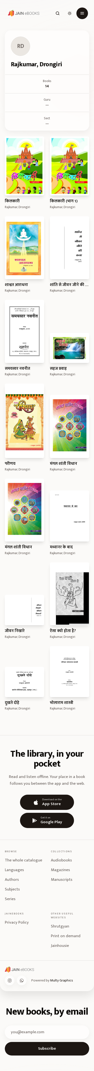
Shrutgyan (60, 926)
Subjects (12, 889)
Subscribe (47, 1048)
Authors (12, 879)
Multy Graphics (61, 980)
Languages (14, 870)
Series (10, 899)
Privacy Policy (17, 922)
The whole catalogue (23, 860)
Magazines (60, 870)
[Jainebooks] (22, 13)
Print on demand (66, 936)
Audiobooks (61, 860)
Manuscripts (61, 879)
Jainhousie (60, 945)
